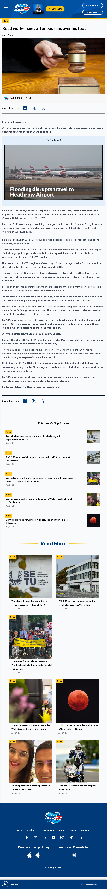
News (5, 21)
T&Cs (19, 830)
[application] (53, 172)
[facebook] (27, 837)
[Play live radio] (5, 884)
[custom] (44, 837)
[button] (53, 172)
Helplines (85, 830)
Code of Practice (67, 830)
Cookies (31, 830)
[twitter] (35, 837)
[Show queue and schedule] (102, 884)
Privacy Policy (47, 830)
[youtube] (53, 837)
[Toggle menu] (6, 8)
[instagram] (62, 837)
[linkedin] (80, 837)
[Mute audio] (82, 884)
